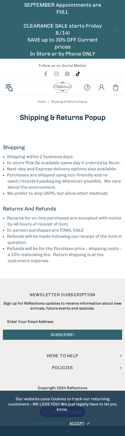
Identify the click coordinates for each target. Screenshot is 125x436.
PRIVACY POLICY (48, 423)
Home (42, 101)
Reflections (62, 87)
